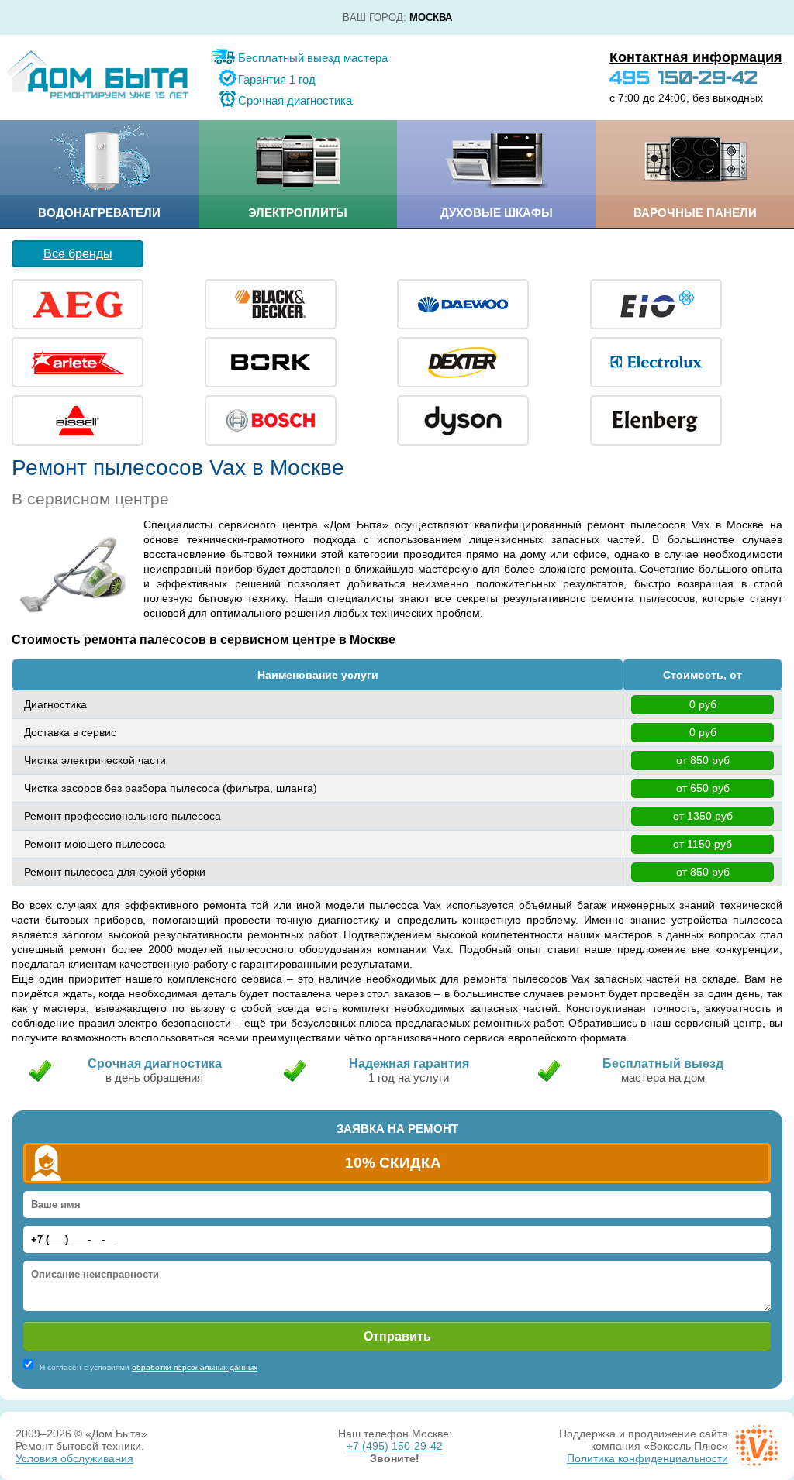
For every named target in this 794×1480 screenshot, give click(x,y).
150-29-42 (683, 77)
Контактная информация (695, 57)
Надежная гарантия (409, 1063)
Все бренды (77, 253)
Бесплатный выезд (662, 1063)
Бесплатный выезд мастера (313, 57)
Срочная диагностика (295, 100)
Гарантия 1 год (277, 79)
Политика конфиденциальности (647, 1458)
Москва (430, 17)
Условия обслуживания (74, 1458)
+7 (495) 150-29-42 (395, 1446)
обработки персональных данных (194, 1367)
